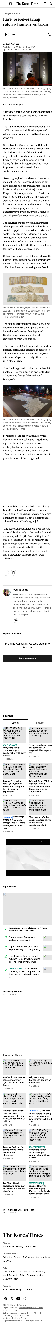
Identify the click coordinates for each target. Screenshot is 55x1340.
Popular (40, 722)
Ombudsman (24, 1271)
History (19, 1246)
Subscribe (7, 1257)
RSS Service (28, 1257)
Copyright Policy (10, 1279)
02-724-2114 (11, 1310)
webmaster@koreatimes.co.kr (31, 1308)
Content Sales (43, 1257)
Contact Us (30, 1246)
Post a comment (27, 658)
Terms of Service (35, 1275)
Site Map (7, 1261)
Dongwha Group (24, 1289)
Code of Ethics (10, 1271)
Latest (15, 722)
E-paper (17, 1257)
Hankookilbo (9, 1289)
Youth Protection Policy (14, 1275)
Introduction (9, 1246)
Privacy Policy (38, 1271)
